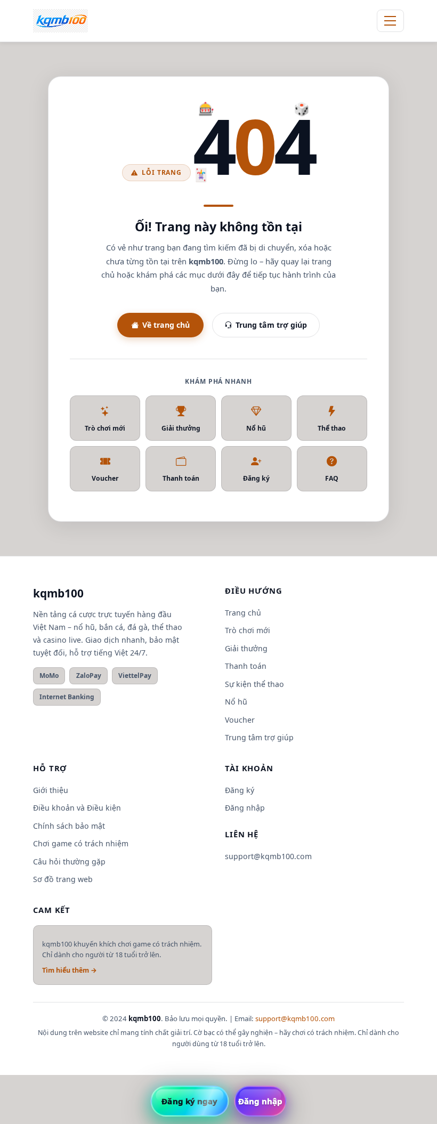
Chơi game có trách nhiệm (80, 843)
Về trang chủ (166, 325)
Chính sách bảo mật (69, 826)
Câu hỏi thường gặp (69, 861)
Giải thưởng (180, 428)
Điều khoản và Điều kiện (77, 808)
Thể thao (332, 428)
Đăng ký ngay (189, 1101)
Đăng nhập (245, 808)
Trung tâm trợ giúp (271, 325)
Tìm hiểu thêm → (69, 970)
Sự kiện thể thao (254, 684)
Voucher (105, 478)
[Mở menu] (390, 21)
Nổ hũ (256, 428)
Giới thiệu (50, 790)
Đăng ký (256, 478)
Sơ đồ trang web (63, 879)
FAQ (331, 478)
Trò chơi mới (105, 428)
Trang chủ (243, 613)
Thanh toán (181, 478)
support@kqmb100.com (268, 856)
